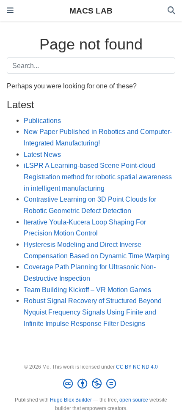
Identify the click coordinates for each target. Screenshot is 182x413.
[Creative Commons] (91, 383)
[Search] (171, 11)
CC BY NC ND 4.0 (137, 367)
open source (133, 400)
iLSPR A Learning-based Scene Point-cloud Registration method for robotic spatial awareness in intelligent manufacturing (98, 176)
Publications (42, 120)
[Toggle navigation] (10, 10)
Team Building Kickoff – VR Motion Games (87, 289)
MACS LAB (91, 10)
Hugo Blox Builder (71, 400)
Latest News (42, 154)
